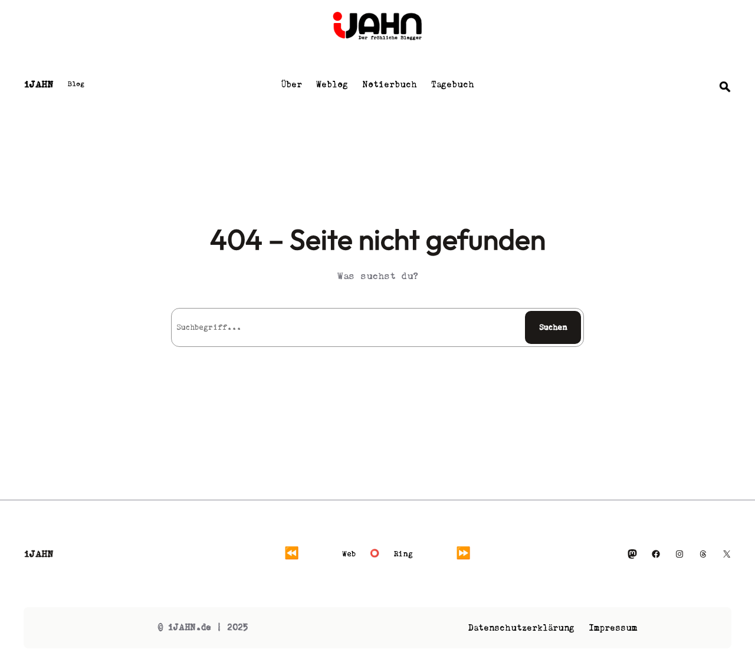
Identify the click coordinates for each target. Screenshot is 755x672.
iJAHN (39, 84)
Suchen (553, 327)
